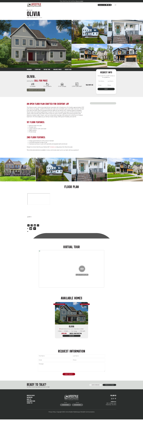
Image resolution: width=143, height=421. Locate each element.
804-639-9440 (77, 404)
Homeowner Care (31, 401)
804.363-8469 (65, 404)
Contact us (53, 147)
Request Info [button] (68, 69)
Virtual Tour (47, 69)
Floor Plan (37, 69)
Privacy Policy (52, 412)
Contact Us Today (109, 384)
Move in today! (79, 1)
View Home (71, 335)
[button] (106, 5)
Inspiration (29, 397)
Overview (29, 69)
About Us (29, 399)
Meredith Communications (87, 412)
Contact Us (29, 403)
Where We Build (33, 17)
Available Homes (57, 69)
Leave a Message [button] (95, 384)
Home (28, 17)
